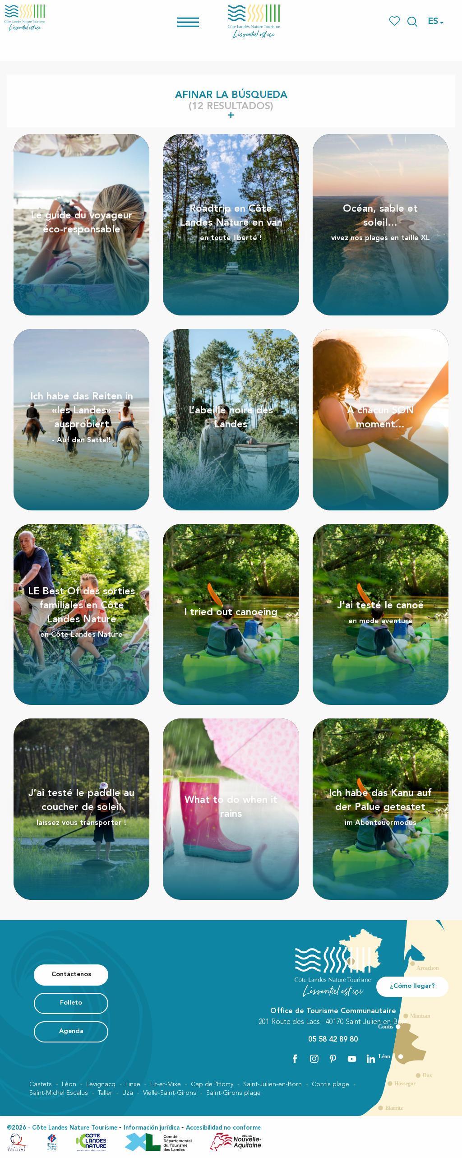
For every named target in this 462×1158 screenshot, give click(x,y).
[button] (412, 21)
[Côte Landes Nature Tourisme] (254, 21)
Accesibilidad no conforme (223, 1128)
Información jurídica (152, 1128)
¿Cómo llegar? (412, 986)
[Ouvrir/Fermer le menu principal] (199, 21)
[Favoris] (395, 21)
